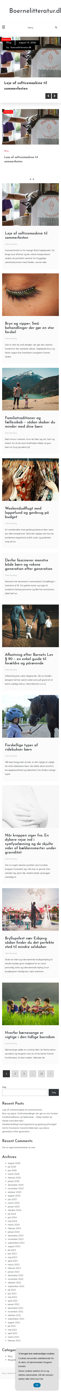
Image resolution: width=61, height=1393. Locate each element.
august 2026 (14, 1168)
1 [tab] (27, 184)
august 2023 (14, 1252)
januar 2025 (13, 1212)
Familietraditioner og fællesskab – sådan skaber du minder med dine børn (30, 428)
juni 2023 (12, 1259)
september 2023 (16, 1248)
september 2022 (16, 1291)
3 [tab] (33, 184)
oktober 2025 (14, 1197)
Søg (4, 1092)
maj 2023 (12, 1262)
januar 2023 (13, 1277)
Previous (48, 101)
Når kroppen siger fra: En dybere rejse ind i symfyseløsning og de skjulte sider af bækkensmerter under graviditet (30, 849)
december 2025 (15, 1190)
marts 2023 (13, 1270)
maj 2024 (12, 1226)
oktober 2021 (14, 1320)
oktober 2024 (14, 1215)
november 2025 (15, 1194)
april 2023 (13, 1266)
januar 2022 (13, 1310)
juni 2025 (12, 1204)
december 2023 (15, 1241)
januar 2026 (13, 1186)
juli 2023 (12, 1255)
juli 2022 (12, 1295)
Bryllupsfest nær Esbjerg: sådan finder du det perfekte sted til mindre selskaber (29, 948)
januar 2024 (13, 1237)
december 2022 (15, 1281)
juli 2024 (12, 1219)
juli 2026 (12, 1172)
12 (41, 1079)
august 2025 (14, 1201)
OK (37, 1385)
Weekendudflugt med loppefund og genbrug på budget (27, 518)
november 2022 (15, 1284)
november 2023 (15, 1244)
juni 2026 (12, 1175)
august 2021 (14, 1328)
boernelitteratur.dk (21, 47)
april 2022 (13, 1306)
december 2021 (15, 1313)
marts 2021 (13, 1342)
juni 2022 (12, 1299)
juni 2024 (12, 1223)
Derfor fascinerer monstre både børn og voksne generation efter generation (28, 570)
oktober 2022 (14, 1288)
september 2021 (16, 1324)
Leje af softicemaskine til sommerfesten (22, 1115)
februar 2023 (14, 1273)
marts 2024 (13, 1230)
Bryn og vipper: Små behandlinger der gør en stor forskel (28, 88)
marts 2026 (13, 1179)
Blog (8, 43)
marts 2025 (13, 1208)
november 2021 (15, 1317)
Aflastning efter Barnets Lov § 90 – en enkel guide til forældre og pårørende (29, 665)
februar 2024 (14, 1233)
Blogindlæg (13, 1365)
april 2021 (13, 1338)
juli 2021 (12, 1331)
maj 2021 (12, 1335)
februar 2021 (14, 1346)
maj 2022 (12, 1302)
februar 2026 (14, 1183)
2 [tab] (30, 184)
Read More (17, 101)
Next (54, 101)
